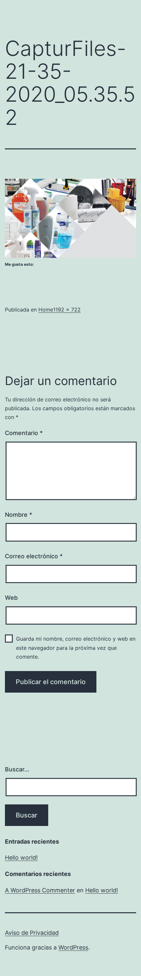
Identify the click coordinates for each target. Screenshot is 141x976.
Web (11, 597)
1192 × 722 (67, 309)
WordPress (73, 947)
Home (45, 309)
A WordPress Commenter (40, 890)
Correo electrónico (34, 556)
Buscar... (17, 769)
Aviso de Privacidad (32, 932)
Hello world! (21, 857)
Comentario (24, 432)
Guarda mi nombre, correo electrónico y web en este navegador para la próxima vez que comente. (75, 647)
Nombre (18, 514)
